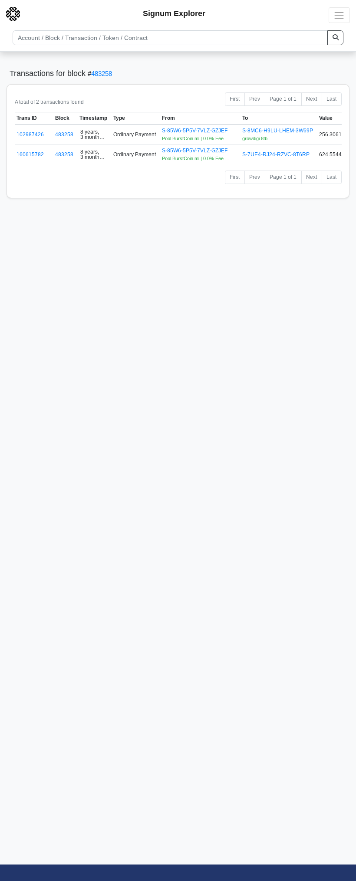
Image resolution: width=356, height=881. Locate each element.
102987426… (32, 134)
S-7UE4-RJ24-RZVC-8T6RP (276, 154)
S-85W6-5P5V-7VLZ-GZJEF (194, 131)
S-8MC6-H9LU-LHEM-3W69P (277, 131)
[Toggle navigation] (339, 15)
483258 (101, 73)
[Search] (335, 37)
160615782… (32, 154)
